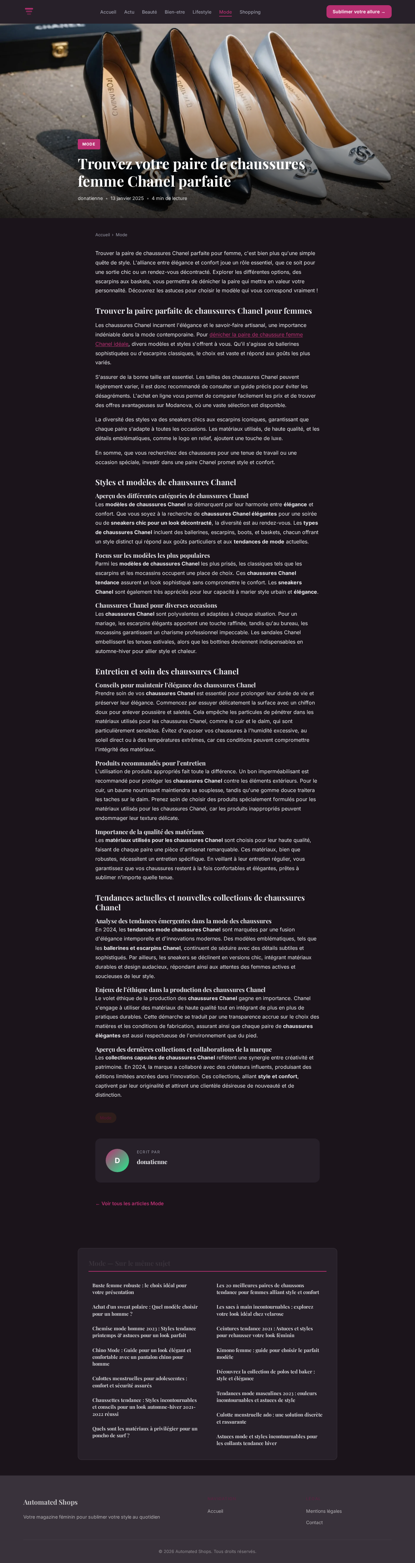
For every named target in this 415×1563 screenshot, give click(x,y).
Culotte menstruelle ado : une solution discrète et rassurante (270, 1418)
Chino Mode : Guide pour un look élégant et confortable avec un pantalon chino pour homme (141, 1357)
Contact (314, 1522)
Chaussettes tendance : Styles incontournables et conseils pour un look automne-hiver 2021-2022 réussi (144, 1407)
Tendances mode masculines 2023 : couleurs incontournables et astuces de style (267, 1396)
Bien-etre (175, 11)
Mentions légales (324, 1511)
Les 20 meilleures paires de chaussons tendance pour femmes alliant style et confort (268, 1288)
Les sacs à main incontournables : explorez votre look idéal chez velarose (265, 1310)
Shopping (250, 11)
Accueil (108, 11)
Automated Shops (50, 1501)
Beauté (149, 11)
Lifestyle (202, 11)
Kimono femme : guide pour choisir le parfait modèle (268, 1353)
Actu (129, 11)
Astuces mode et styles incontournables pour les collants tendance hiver (267, 1439)
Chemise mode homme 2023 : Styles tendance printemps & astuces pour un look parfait (144, 1331)
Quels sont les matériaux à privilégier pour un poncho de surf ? (144, 1432)
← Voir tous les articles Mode (129, 1203)
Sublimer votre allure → (359, 11)
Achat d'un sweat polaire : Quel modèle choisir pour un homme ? (145, 1310)
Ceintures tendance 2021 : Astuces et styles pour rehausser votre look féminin (265, 1331)
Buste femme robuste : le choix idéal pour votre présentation (139, 1288)
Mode (225, 11)
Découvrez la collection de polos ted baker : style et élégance (266, 1375)
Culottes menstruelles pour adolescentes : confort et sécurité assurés (139, 1381)
